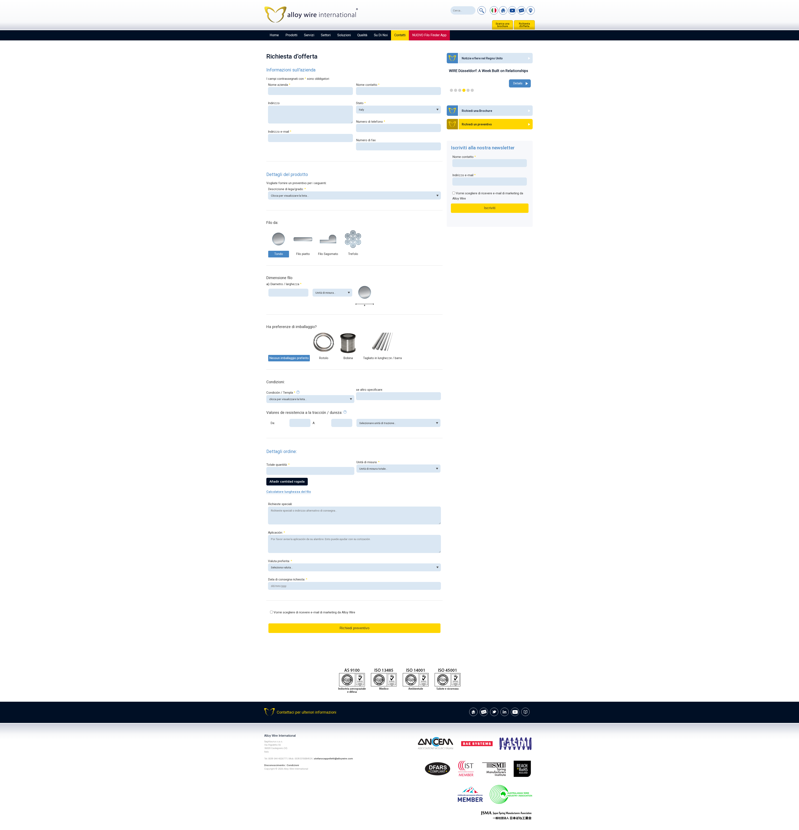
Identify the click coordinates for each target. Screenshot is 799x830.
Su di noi (381, 35)
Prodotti (291, 35)
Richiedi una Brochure (477, 110)
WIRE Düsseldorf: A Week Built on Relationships (488, 71)
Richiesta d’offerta (524, 25)
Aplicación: (276, 532)
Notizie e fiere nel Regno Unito (482, 58)
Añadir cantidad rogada (287, 481)
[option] (490, 78)
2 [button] (455, 90)
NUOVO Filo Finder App (429, 35)
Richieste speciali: (280, 504)
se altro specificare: (369, 390)
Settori (326, 35)
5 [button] (468, 90)
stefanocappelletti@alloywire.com (333, 758)
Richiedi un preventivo (477, 124)
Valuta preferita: (280, 561)
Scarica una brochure (502, 25)
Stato (361, 103)
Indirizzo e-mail (279, 132)
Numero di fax (366, 140)
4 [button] (463, 90)
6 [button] (472, 90)
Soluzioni (344, 35)
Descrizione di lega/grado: (287, 189)
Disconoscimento (274, 765)
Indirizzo (274, 103)
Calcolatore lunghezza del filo (288, 492)
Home (274, 35)
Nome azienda (279, 85)
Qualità (362, 35)
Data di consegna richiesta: (287, 579)
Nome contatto (368, 85)
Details (517, 83)
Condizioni (293, 765)
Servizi (309, 35)
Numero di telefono (370, 122)
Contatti (400, 35)
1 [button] (451, 90)
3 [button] (459, 90)
